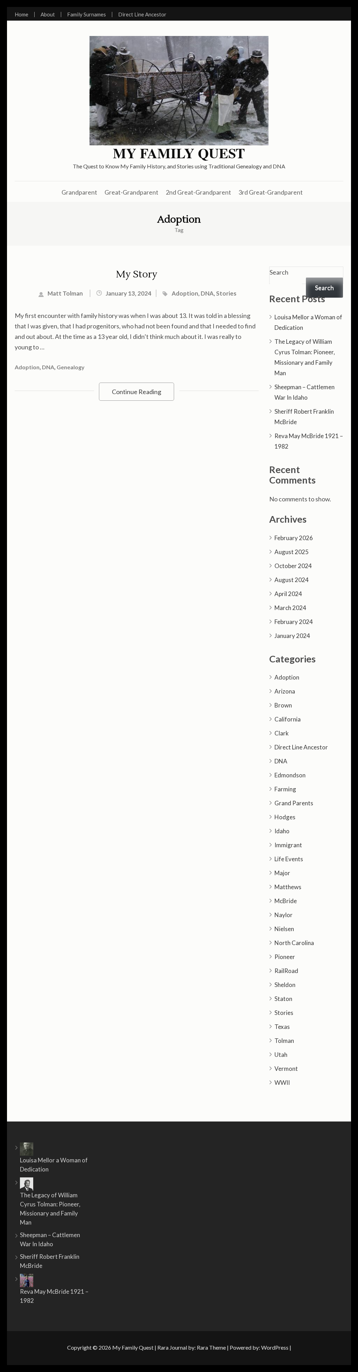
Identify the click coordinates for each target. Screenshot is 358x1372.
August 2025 (291, 552)
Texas (282, 1026)
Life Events (288, 859)
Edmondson (290, 775)
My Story (136, 274)
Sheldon (284, 984)
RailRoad (286, 970)
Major (282, 873)
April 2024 (288, 593)
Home (21, 14)
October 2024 (293, 565)
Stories (226, 293)
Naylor (283, 915)
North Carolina (294, 942)
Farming (285, 789)
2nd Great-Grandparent (198, 192)
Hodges (284, 817)
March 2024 (290, 607)
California (287, 719)
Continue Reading (136, 391)
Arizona (284, 691)
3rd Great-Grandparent (270, 192)
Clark (281, 733)
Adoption (185, 293)
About (48, 14)
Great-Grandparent (131, 192)
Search (279, 272)
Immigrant (288, 845)
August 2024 (291, 579)
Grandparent (79, 192)
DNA (207, 293)
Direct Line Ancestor (142, 14)
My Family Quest (179, 153)
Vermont (286, 1068)
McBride (285, 901)
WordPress (274, 1347)
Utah (280, 1054)
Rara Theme (211, 1347)
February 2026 (293, 538)
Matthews (287, 887)
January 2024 (292, 635)
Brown (283, 705)
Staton (283, 998)
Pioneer (284, 956)
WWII (282, 1082)
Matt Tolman (65, 293)
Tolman (284, 1040)
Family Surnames (86, 14)
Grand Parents (293, 803)
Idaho (281, 831)
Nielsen (284, 928)
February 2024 (293, 621)
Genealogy (71, 367)
